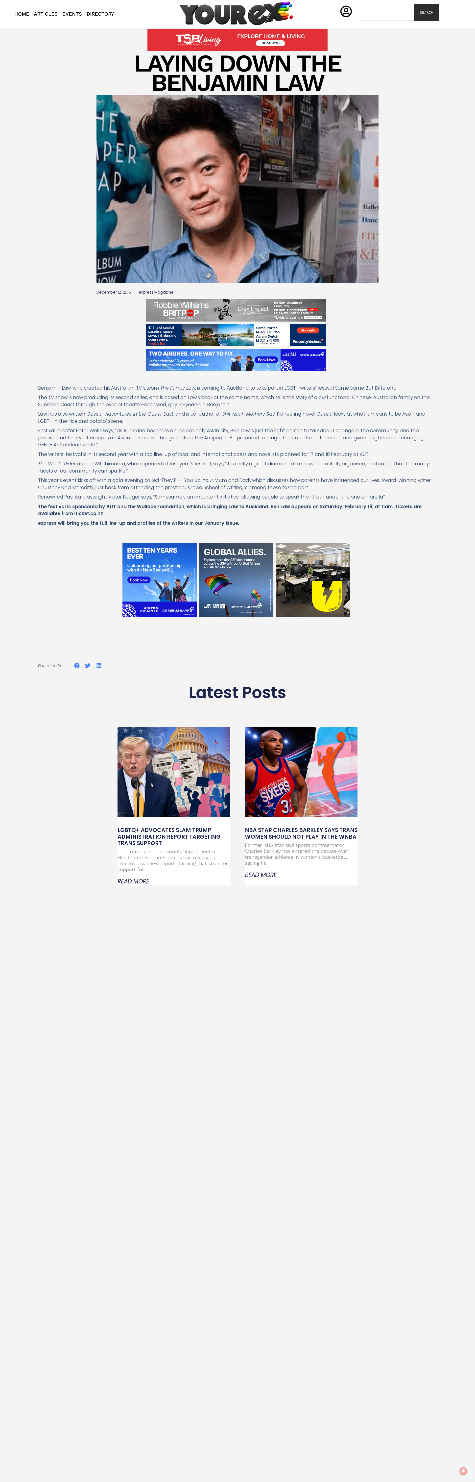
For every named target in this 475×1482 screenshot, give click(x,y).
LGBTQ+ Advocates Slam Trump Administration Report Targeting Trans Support (169, 836)
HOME (21, 13)
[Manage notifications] (463, 1471)
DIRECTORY (100, 13)
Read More (133, 881)
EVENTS (72, 13)
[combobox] (387, 12)
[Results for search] (387, 24)
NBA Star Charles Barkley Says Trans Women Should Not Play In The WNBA (301, 833)
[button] (77, 666)
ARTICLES (46, 13)
